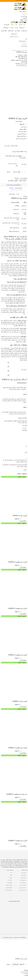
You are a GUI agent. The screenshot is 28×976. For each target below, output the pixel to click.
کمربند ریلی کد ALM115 (20, 515)
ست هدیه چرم (23, 882)
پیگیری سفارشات (8, 890)
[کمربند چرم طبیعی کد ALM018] (18, 533)
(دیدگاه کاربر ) (19, 121)
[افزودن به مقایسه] (23, 180)
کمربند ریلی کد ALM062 (20, 701)
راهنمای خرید (9, 882)
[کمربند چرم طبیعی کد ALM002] (18, 719)
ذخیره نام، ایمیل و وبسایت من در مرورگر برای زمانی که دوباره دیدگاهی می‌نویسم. (15, 460)
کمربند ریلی (15, 50)
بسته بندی (10, 880)
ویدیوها (10, 877)
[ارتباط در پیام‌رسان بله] (25, 964)
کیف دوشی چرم (22, 887)
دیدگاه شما (24, 430)
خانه (26, 50)
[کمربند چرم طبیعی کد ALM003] (18, 579)
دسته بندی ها (24, 870)
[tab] (17, 194)
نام (26, 446)
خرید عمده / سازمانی (14, 36)
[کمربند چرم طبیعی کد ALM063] (18, 811)
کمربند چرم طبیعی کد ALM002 (17, 747)
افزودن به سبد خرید (16, 171)
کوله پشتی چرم (23, 885)
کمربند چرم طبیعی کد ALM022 (17, 655)
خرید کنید (8, 171)
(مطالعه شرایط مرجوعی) (17, 151)
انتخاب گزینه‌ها (15, 964)
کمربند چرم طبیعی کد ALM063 (17, 840)
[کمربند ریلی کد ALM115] (18, 486)
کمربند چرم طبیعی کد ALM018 (17, 562)
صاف (16, 165)
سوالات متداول (9, 885)
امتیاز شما (24, 425)
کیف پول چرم (23, 877)
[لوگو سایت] (20, 3)
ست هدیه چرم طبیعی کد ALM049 (16, 794)
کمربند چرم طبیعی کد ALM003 (17, 608)
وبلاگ (11, 875)
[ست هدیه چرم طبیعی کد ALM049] (18, 765)
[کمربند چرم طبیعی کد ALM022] (18, 626)
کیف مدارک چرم (22, 890)
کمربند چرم (21, 50)
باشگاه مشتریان (9, 887)
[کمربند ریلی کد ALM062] (18, 672)
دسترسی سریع (10, 870)
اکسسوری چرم (23, 880)
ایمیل (26, 452)
